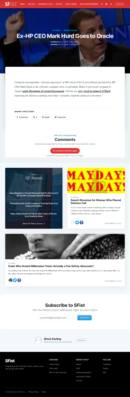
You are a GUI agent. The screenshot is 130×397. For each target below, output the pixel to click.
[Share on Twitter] (77, 222)
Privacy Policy (33, 392)
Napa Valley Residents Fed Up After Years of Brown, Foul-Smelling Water (33, 214)
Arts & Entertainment (90, 4)
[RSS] (112, 4)
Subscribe (119, 4)
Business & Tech (45, 4)
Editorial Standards (83, 372)
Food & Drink (71, 4)
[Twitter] (106, 4)
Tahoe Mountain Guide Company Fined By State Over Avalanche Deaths (34, 204)
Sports (59, 4)
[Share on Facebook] (81, 222)
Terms (44, 392)
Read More (81, 340)
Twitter (106, 368)
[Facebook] (102, 4)
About (78, 364)
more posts (54, 342)
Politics (31, 4)
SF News (56, 30)
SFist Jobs (53, 368)
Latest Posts (54, 364)
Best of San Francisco (58, 372)
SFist (10, 360)
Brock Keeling (70, 30)
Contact (79, 381)
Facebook (107, 364)
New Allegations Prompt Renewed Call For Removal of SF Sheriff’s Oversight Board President (34, 194)
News (22, 4)
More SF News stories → (34, 223)
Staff (78, 368)
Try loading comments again (65, 151)
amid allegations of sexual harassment (43, 91)
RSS (104, 372)
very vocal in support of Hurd (94, 91)
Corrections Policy (83, 376)
